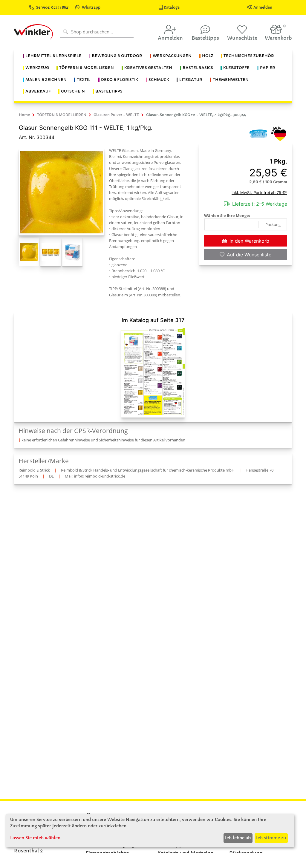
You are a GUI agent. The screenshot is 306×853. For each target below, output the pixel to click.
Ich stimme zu (271, 837)
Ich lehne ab (238, 837)
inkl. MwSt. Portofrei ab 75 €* (259, 192)
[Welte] (258, 133)
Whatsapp (91, 7)
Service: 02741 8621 (53, 7)
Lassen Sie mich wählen (35, 837)
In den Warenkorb (249, 241)
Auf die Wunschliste (249, 255)
